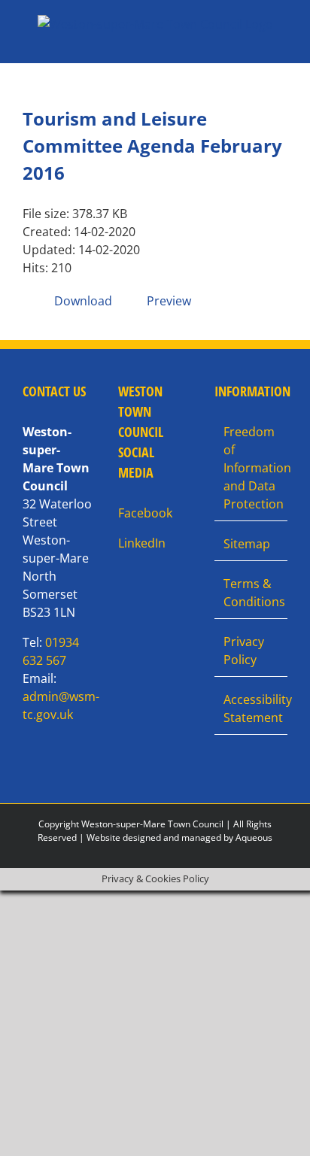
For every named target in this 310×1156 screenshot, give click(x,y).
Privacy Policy (243, 650)
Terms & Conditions (251, 592)
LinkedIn (142, 543)
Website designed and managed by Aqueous (179, 837)
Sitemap (246, 544)
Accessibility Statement (251, 708)
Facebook (145, 513)
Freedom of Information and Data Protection (251, 467)
